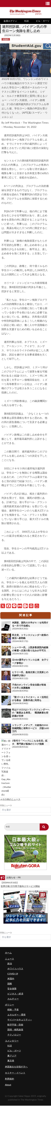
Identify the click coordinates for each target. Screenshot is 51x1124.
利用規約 (9, 1079)
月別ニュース (6, 806)
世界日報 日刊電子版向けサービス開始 (20, 886)
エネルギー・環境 (16, 1015)
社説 (26, 21)
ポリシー (9, 1005)
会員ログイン (10, 21)
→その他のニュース (10, 799)
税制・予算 (13, 1010)
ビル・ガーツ (14, 1051)
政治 (9, 964)
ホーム (8, 953)
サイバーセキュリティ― (19, 1020)
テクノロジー (14, 1035)
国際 (9, 984)
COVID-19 (12, 974)
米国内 (5, 39)
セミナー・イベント (15, 1073)
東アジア (11, 1056)
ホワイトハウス (15, 969)
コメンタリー (12, 1041)
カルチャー (13, 999)
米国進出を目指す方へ (16, 1067)
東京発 (10, 1061)
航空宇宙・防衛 (15, 1025)
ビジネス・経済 (15, 994)
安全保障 (11, 989)
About (8, 1085)
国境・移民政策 (15, 1030)
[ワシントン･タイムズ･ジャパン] (25, 12)
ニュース (9, 959)
